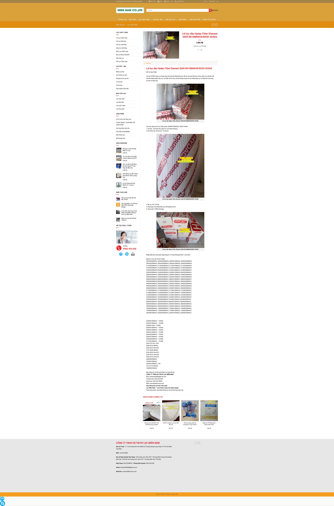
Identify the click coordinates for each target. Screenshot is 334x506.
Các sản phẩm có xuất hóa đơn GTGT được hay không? (129, 205)
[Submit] (210, 10)
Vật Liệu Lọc (120, 58)
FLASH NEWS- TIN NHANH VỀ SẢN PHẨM (125, 124)
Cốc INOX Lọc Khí (121, 75)
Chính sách (212, 1)
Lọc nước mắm (120, 105)
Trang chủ (122, 19)
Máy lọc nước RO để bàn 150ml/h (128, 219)
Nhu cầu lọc (170, 19)
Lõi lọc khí (119, 82)
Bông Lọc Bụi (120, 72)
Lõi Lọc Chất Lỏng (121, 38)
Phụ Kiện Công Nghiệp (123, 131)
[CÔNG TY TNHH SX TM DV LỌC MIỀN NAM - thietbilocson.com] (130, 10)
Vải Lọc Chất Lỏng (121, 61)
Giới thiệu (132, 19)
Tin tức (205, 1)
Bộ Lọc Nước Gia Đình (122, 55)
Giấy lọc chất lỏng (121, 48)
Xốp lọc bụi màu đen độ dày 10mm (128, 198)
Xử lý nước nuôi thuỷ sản (123, 119)
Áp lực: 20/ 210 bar (153, 204)
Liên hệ (125, 153)
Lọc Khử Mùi (120, 102)
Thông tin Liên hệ (209, 19)
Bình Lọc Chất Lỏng (122, 51)
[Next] (217, 416)
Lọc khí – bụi (157, 19)
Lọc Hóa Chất (132, 25)
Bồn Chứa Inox (120, 135)
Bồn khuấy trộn (120, 138)
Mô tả (148, 63)
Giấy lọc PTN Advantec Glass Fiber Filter (209, 423)
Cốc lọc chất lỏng (121, 44)
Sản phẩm (182, 19)
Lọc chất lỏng (144, 19)
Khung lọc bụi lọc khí (122, 78)
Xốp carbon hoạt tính (122, 88)
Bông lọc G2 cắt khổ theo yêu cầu (173, 390)
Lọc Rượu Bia (120, 109)
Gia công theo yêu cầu (122, 128)
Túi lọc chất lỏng (121, 41)
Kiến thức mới (195, 19)
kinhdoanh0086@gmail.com (128, 467)
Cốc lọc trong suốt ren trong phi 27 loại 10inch (190, 423)
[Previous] (143, 416)
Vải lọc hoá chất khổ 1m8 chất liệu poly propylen (151, 423)
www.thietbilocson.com (129, 471)
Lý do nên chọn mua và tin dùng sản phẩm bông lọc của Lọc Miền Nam (129, 212)
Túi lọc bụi (119, 85)
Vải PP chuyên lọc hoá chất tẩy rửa (171, 423)
